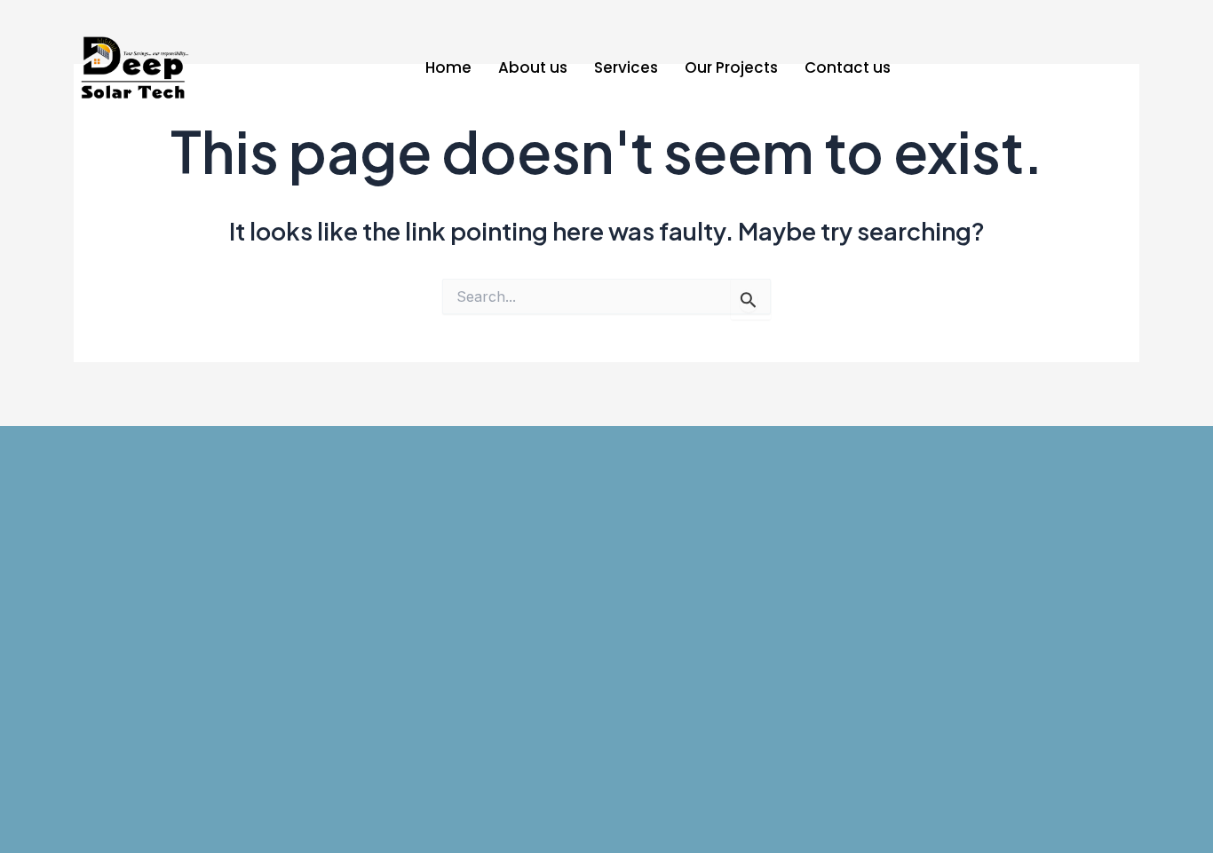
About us (532, 67)
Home (448, 67)
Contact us (848, 67)
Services (626, 67)
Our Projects (731, 67)
